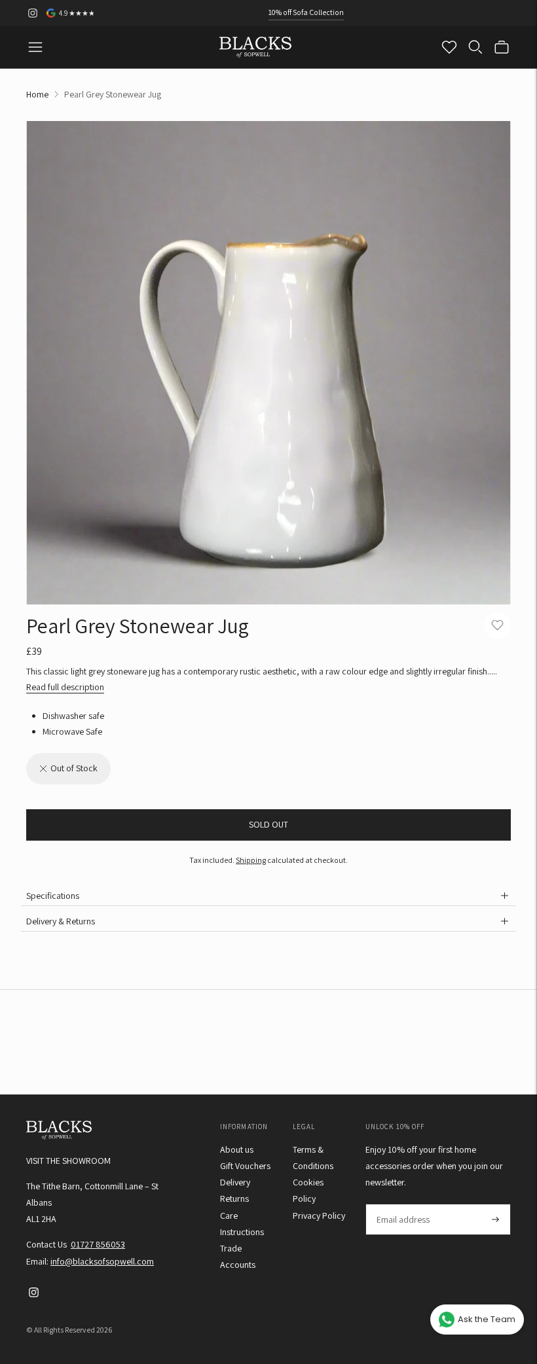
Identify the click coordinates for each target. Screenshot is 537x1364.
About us (236, 1149)
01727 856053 (98, 1244)
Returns (234, 1198)
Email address (402, 1204)
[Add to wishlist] (497, 625)
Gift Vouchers (245, 1166)
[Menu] (35, 47)
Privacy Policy (319, 1215)
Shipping (251, 860)
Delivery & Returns (60, 921)
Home (37, 94)
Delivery (235, 1182)
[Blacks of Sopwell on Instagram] (32, 13)
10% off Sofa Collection (306, 12)
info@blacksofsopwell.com (102, 1261)
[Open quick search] (475, 47)
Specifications (52, 895)
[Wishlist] (449, 47)
